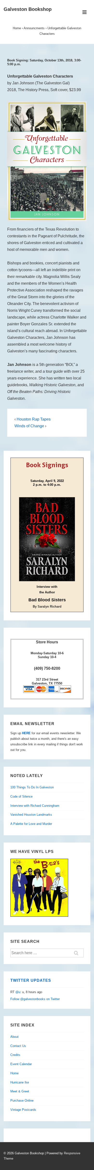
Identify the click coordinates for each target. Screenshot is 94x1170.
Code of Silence (21, 796)
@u (17, 992)
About (14, 1037)
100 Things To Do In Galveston (32, 787)
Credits (15, 1055)
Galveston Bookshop (28, 9)
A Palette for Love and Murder (31, 824)
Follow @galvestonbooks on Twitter (35, 999)
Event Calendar (21, 1064)
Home (14, 1073)
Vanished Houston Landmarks (31, 814)
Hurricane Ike (19, 1082)
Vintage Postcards (23, 1110)
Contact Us (18, 1046)
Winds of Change (29, 426)
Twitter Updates (30, 980)
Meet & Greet (19, 1091)
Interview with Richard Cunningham (34, 805)
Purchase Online (22, 1100)
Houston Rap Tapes (34, 419)
